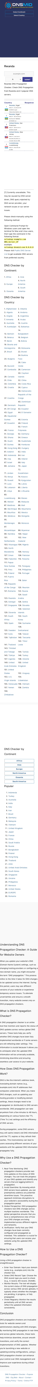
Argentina (24, 316)
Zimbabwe (9, 695)
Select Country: (19, 15)
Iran (23, 455)
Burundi (10, 366)
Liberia (24, 487)
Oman (10, 555)
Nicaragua (13, 545)
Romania (12, 591)
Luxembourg (13, 143)
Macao (24, 498)
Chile (9, 380)
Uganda (11, 659)
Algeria (10, 312)
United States (14, 123)
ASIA (10, 864)
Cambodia (11, 370)
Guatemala (26, 441)
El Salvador (26, 412)
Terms (20, 1381)
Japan (24, 466)
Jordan (10, 473)
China (23, 380)
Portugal (25, 573)
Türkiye (11, 655)
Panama (25, 559)
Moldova (11, 516)
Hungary (25, 448)
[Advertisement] (19, 38)
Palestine (13, 559)
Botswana (25, 348)
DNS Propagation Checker (15, 1374)
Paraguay (26, 566)
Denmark (12, 405)
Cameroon (25, 370)
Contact (28, 1377)
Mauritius (11, 512)
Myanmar (25, 530)
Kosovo (24, 477)
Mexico (24, 512)
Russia (25, 591)
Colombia (12, 384)
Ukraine (25, 659)
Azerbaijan (11, 327)
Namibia (11, 534)
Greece (24, 437)
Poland (11, 573)
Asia (22, 277)
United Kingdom (15, 828)
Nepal (25, 534)
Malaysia (25, 502)
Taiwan (25, 634)
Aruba (23, 319)
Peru (10, 570)
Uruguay (26, 673)
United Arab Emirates (17, 868)
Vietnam (26, 684)
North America (19, 773)
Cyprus (24, 387)
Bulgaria (11, 359)
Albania (23, 309)
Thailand (12, 645)
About (21, 1377)
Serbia (25, 602)
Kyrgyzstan (26, 480)
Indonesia (12, 455)
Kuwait (10, 480)
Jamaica (11, 466)
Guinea (10, 445)
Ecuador (25, 409)
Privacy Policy (10, 1381)
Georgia (10, 434)
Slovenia (12, 612)
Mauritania (26, 509)
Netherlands (9, 541)
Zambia (25, 687)
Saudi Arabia (14, 843)
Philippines (26, 570)
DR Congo (11, 409)
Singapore (12, 605)
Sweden (12, 630)
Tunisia (25, 652)
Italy (23, 462)
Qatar (24, 580)
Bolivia (24, 341)
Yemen (11, 687)
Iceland (10, 452)
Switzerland (23, 630)
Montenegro (9, 523)
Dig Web (14, 1377)
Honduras (25, 445)
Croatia (11, 387)
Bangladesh (23, 334)
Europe (10, 284)
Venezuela (12, 684)
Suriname (26, 623)
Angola (9, 316)
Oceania (10, 291)
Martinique (12, 509)
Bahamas (25, 327)
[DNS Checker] (19, 9)
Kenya (10, 477)
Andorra (23, 312)
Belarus (10, 337)
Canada (11, 377)
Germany (25, 434)
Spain (11, 623)
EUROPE (12, 893)
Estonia (24, 420)
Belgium (24, 337)
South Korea (13, 871)
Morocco (25, 523)
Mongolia (25, 516)
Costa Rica (26, 384)
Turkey (25, 655)
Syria (10, 634)
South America (19, 781)
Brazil (9, 352)
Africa (8, 277)
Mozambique (10, 530)
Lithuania (25, 491)
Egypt (10, 412)
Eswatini (11, 423)
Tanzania (26, 637)
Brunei (24, 352)
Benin (9, 341)
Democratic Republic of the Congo (24, 394)
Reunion (25, 587)
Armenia (10, 319)
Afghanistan (11, 309)
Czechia (10, 398)
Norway (25, 552)
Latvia (24, 484)
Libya (9, 491)
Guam (10, 441)
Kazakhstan (23, 473)
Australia (10, 323)
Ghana (10, 437)
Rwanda (12, 105)
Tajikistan (13, 637)
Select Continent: (19, 12)
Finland (24, 423)
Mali (23, 505)
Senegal (11, 602)
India (23, 452)
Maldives (11, 505)
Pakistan (26, 555)
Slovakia (26, 605)
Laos (9, 484)
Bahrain (10, 334)
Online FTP (28, 1381)
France (11, 430)
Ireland (24, 459)
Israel (9, 462)
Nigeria (25, 545)
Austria (24, 323)
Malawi (10, 502)
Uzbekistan (23, 680)
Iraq (9, 459)
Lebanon (11, 487)
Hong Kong (12, 448)
